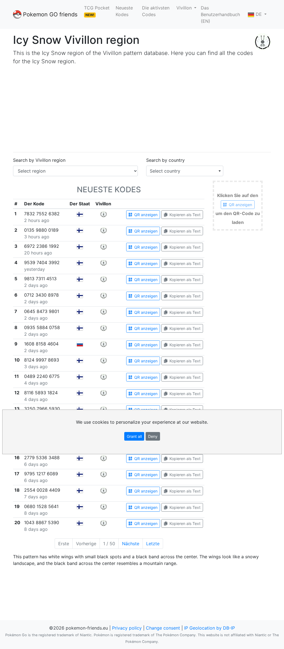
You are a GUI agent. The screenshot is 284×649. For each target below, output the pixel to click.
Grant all (134, 436)
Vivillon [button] (184, 8)
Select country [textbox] (165, 171)
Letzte (152, 543)
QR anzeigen (145, 214)
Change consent (163, 628)
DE (258, 14)
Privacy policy (127, 628)
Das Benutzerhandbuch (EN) (220, 14)
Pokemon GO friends (49, 14)
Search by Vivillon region (39, 160)
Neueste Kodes (124, 11)
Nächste (130, 543)
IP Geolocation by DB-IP (209, 628)
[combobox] (184, 171)
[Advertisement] (142, 109)
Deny (153, 436)
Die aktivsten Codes (155, 11)
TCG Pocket (97, 11)
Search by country (165, 160)
